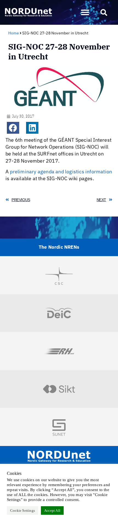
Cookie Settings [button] (22, 510)
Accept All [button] (52, 510)
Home (13, 33)
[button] (85, 12)
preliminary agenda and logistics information (61, 171)
